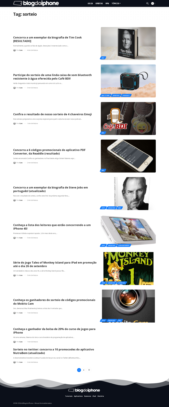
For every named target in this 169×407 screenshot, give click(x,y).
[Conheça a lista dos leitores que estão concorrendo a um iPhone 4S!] (128, 231)
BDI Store (105, 95)
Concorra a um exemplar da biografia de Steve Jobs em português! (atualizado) (50, 189)
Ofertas (116, 95)
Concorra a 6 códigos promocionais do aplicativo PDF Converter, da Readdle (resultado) (49, 151)
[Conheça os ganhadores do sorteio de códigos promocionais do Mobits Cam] (128, 306)
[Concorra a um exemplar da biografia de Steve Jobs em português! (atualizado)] (128, 193)
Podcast (126, 95)
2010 (103, 320)
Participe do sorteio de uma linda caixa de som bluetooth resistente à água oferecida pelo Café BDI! (52, 76)
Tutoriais (68, 396)
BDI (103, 58)
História (100, 396)
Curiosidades (123, 245)
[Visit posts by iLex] (14, 50)
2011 (103, 208)
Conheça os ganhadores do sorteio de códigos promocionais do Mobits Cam (54, 301)
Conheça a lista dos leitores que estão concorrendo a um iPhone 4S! (52, 226)
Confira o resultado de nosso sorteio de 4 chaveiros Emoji (52, 114)
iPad (94, 396)
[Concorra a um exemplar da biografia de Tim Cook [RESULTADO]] (128, 43)
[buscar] (147, 3)
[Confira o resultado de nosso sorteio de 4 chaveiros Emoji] (128, 118)
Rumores (87, 396)
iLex (21, 50)
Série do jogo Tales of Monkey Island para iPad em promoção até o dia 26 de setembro (55, 264)
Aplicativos (78, 396)
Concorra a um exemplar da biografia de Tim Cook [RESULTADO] (47, 39)
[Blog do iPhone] (36, 3)
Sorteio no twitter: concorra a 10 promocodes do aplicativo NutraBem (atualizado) (53, 351)
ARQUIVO (111, 208)
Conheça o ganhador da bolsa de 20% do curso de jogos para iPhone (54, 330)
